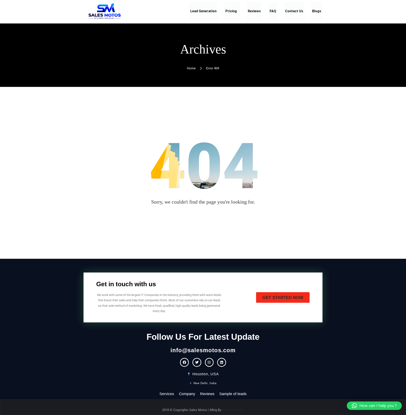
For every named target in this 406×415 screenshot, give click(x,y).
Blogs (316, 11)
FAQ (273, 11)
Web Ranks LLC (233, 410)
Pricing (231, 11)
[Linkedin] (221, 362)
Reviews (254, 11)
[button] (232, 11)
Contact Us (294, 11)
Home (191, 68)
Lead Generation (203, 11)
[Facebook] (184, 362)
